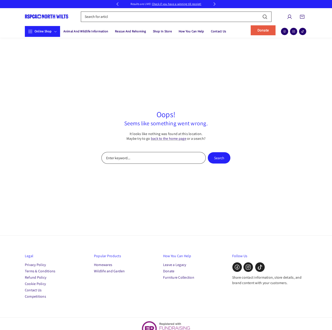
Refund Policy (35, 277)
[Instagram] (293, 31)
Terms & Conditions (40, 271)
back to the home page (168, 138)
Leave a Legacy (174, 264)
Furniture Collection (178, 277)
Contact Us (33, 290)
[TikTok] (302, 31)
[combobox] (176, 17)
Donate (263, 30)
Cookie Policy (35, 283)
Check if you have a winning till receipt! (176, 4)
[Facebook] (284, 31)
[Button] (117, 4)
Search (219, 158)
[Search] (264, 16)
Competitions (35, 296)
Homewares (103, 264)
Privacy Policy (35, 264)
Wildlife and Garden (109, 271)
